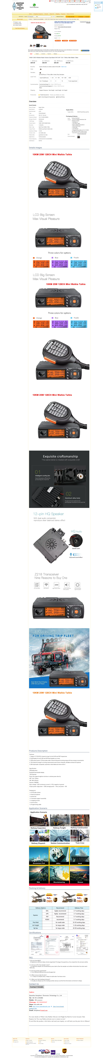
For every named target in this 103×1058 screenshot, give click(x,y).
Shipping (58, 14)
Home (30, 14)
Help (62, 2)
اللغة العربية (88, 0)
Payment (63, 14)
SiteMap (69, 2)
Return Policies (80, 1040)
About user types (68, 1043)
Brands (46, 14)
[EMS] (57, 1054)
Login (59, 2)
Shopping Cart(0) (18, 23)
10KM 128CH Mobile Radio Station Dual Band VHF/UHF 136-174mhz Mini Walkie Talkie (47, 51)
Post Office (41, 1043)
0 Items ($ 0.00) (71, 16)
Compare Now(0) (18, 25)
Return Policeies (80, 1038)
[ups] (64, 1054)
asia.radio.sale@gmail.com (42, 1056)
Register (56, 2)
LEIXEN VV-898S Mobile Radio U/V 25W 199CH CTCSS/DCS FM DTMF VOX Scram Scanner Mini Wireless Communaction (54, 49)
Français (57, 0)
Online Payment (29, 1041)
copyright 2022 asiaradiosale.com (54, 1056)
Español (72, 0)
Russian (83, 0)
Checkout (81, 16)
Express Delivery (42, 1040)
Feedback (66, 2)
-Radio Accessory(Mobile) (38, 19)
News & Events (70, 14)
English (67, 0)
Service (52, 1038)
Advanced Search (59, 16)
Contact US (16, 1041)
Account (87, 16)
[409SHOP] (44, 1054)
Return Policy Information (57, 1040)
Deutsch (62, 0)
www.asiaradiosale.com (72, 4)
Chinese (52, 0)
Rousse (98, 4)
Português (77, 0)
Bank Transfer (29, 1040)
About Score (67, 1041)
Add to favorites (75, 2)
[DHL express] (59, 1054)
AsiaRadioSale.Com (40, 1055)
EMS (40, 1041)
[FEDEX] (53, 1054)
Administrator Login (64, 1056)
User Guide (66, 1038)
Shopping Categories (38, 14)
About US (52, 14)
